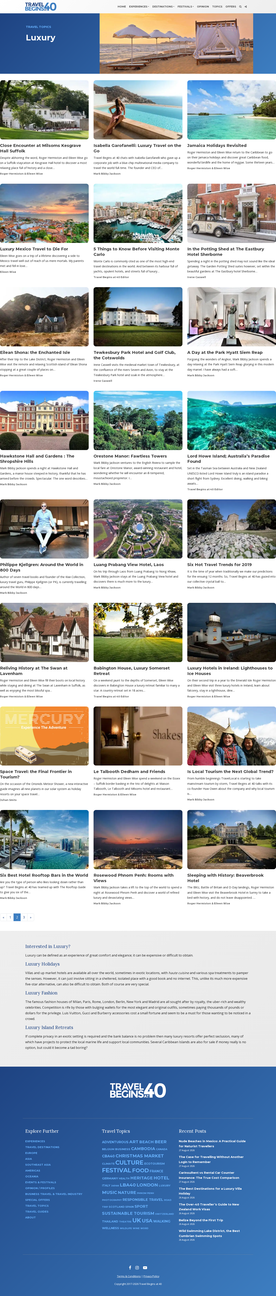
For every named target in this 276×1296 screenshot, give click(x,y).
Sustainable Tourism (128, 1213)
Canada (161, 1149)
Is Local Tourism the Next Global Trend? (230, 771)
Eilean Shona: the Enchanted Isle (35, 352)
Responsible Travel (143, 1200)
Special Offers (37, 1199)
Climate (108, 1163)
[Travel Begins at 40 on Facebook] (130, 1267)
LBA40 (128, 1185)
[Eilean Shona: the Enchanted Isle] (44, 318)
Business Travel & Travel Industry (53, 1194)
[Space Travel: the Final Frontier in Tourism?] (44, 737)
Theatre (125, 1221)
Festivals (185, 6)
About (30, 1217)
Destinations (162, 6)
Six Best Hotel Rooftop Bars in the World (44, 875)
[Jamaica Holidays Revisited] (231, 111)
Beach (146, 1142)
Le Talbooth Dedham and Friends (129, 771)
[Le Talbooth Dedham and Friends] (138, 737)
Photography (112, 1200)
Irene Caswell (196, 277)
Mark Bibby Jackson (107, 173)
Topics (217, 6)
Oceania (31, 1176)
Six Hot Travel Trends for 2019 (219, 564)
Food (140, 1170)
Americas (32, 1170)
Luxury (165, 1185)
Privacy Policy (151, 1276)
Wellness (110, 1228)
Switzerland (164, 1214)
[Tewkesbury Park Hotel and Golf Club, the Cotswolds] (138, 318)
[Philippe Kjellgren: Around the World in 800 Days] (44, 530)
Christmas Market (140, 1155)
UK (136, 1220)
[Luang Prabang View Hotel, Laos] (138, 530)
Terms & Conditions (129, 1276)
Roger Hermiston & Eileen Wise (21, 173)
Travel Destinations (42, 1147)
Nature (127, 1192)
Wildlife (126, 1228)
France (156, 1171)
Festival (116, 1170)
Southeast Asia (38, 1164)
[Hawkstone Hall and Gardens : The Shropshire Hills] (44, 421)
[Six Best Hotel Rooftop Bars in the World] (44, 841)
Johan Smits (8, 799)
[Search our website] (240, 6)
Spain (129, 1206)
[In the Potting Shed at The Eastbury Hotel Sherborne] (231, 214)
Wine (136, 1228)
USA (147, 1221)
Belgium (108, 1149)
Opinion (203, 6)
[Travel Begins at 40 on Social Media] (245, 6)
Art (133, 1141)
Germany (110, 1178)
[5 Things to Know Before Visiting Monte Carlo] (138, 214)
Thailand (110, 1221)
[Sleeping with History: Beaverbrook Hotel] (231, 841)
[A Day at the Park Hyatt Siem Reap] (231, 318)
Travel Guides (36, 1211)
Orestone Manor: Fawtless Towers (130, 456)
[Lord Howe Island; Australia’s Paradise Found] (231, 421)
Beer (160, 1141)
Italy (106, 1185)
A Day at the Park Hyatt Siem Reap (225, 352)
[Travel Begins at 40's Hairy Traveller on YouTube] (145, 1267)
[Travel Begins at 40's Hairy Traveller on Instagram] (137, 1267)
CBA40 (108, 1156)
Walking (161, 1221)
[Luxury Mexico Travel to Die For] (44, 214)
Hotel (161, 1177)
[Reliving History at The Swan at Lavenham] (44, 634)
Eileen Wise (8, 271)
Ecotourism (154, 1163)
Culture (129, 1162)
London (147, 1185)
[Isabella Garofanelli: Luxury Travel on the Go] (138, 111)
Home (122, 6)
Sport (141, 1206)
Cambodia (143, 1148)
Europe (31, 1153)
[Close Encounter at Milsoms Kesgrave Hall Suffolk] (44, 111)
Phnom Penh (145, 1193)
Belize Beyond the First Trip (201, 1220)
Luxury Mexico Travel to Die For (34, 249)
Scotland (116, 1206)
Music (109, 1192)
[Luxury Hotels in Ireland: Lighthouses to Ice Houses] (231, 634)
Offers (230, 6)
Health (124, 1178)
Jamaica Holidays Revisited (217, 145)
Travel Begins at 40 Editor (111, 277)
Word (144, 1228)
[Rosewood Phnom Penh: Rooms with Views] (138, 841)
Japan (115, 1185)
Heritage (141, 1177)
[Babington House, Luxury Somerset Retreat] (138, 634)
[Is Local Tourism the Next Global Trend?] (231, 737)
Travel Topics (37, 1205)
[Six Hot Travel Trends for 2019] (231, 530)
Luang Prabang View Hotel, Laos (129, 564)
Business (122, 1149)
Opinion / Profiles (40, 1188)
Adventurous (115, 1142)
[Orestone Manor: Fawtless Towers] (138, 421)
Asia (28, 1158)
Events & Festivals (40, 1182)
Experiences (138, 6)
